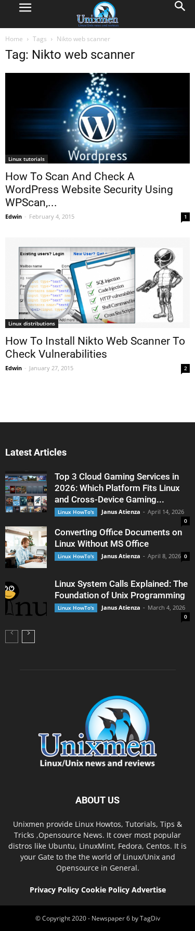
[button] (180, 14)
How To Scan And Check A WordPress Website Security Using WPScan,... (89, 189)
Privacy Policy (54, 890)
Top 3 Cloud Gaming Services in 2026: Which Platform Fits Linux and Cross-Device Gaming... (117, 488)
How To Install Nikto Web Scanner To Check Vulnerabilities (95, 347)
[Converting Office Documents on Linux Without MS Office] (26, 547)
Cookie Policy (106, 890)
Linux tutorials (26, 158)
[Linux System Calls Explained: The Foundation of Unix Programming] (26, 599)
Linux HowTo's (76, 511)
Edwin (13, 216)
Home (14, 38)
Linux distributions (31, 323)
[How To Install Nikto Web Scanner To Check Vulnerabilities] (97, 282)
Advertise (149, 890)
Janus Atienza (120, 511)
